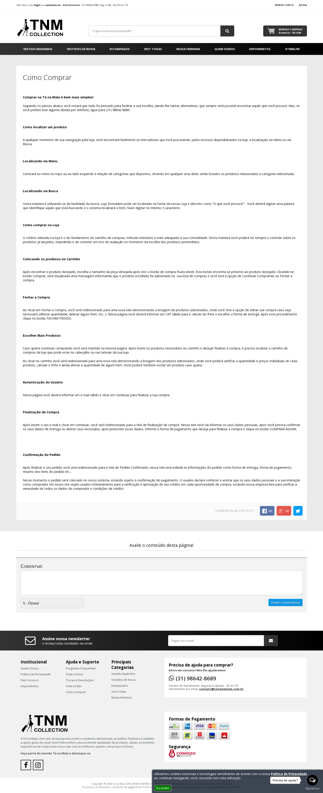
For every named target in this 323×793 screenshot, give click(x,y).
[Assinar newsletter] (271, 640)
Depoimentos (259, 49)
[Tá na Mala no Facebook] (27, 766)
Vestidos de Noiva (81, 49)
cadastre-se (52, 5)
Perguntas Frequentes (81, 668)
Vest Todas (153, 49)
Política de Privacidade (36, 674)
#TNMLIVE (292, 49)
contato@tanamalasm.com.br (221, 689)
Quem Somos (224, 49)
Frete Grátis (74, 686)
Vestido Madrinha (37, 49)
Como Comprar (76, 692)
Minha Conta (284, 5)
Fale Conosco (29, 680)
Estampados (120, 49)
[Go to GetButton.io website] (312, 788)
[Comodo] (182, 753)
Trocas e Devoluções (80, 680)
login (37, 5)
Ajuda (303, 5)
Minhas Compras (291, 31)
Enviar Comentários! (285, 602)
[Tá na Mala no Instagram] (38, 766)
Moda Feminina (188, 49)
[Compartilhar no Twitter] (298, 511)
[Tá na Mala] (42, 25)
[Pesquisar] (227, 30)
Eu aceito (162, 788)
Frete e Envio (74, 674)
